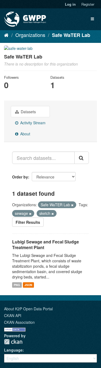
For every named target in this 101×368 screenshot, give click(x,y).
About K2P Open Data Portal (28, 308)
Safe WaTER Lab (71, 35)
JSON (28, 285)
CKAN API (12, 315)
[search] (81, 158)
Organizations (30, 34)
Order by (20, 177)
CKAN (13, 342)
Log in (70, 4)
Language (13, 350)
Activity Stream (32, 122)
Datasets (28, 111)
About (24, 133)
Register (87, 4)
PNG (17, 285)
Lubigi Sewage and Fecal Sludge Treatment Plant (45, 244)
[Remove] (72, 205)
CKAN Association (19, 322)
